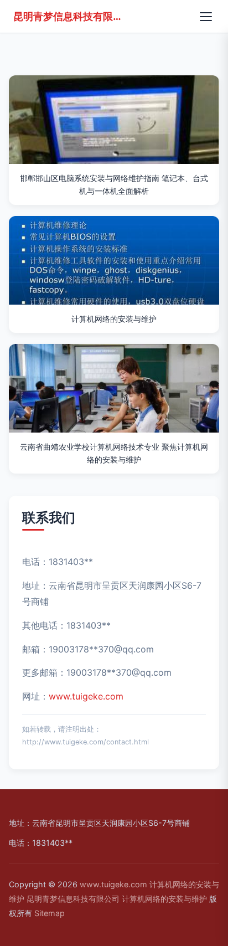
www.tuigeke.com (86, 696)
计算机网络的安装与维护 (164, 898)
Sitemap (49, 913)
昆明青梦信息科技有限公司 (68, 16)
